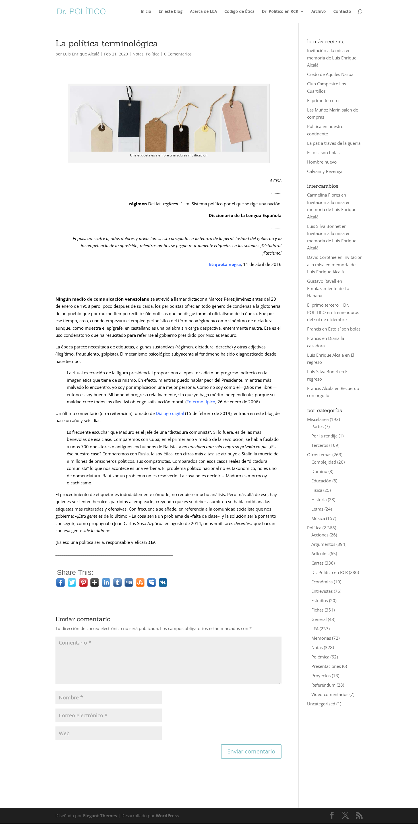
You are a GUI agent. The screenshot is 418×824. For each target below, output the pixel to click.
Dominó (319, 471)
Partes (317, 426)
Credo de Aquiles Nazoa (330, 74)
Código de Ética (239, 11)
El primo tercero (323, 100)
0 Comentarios (178, 54)
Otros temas (319, 454)
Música (318, 518)
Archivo (318, 11)
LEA (314, 628)
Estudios (319, 600)
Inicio (146, 11)
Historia (319, 499)
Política (153, 54)
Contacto (342, 11)
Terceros (319, 445)
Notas (138, 54)
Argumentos (323, 544)
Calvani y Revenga (324, 171)
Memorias (321, 638)
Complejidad (323, 462)
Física (316, 490)
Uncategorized (321, 704)
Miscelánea (318, 419)
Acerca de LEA (203, 11)
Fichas (317, 610)
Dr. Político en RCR (280, 11)
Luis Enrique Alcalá (81, 54)
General (319, 619)
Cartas (317, 563)
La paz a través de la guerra (334, 143)
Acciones (319, 535)
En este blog (171, 11)
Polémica (320, 657)
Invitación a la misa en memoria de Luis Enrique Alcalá (331, 58)
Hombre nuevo (322, 162)
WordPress (167, 815)
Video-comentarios (329, 694)
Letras (317, 509)
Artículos (319, 553)
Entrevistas (322, 591)
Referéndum (323, 685)
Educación (321, 481)
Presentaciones (326, 666)
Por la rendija (324, 436)
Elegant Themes (100, 815)
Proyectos (321, 675)
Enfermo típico (201, 401)
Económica (322, 582)
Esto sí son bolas (323, 152)
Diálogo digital (170, 413)
